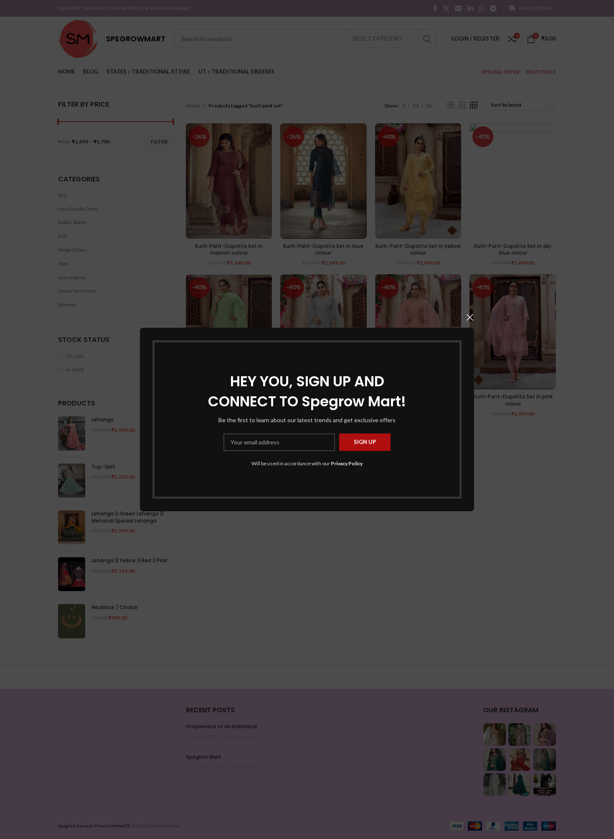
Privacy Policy (347, 463)
